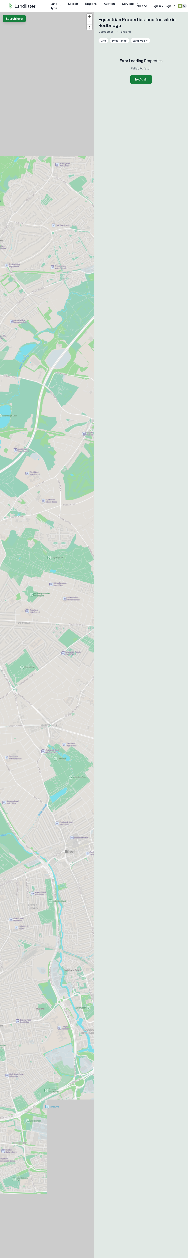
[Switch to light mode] (180, 6)
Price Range (119, 40)
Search (73, 4)
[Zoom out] (89, 22)
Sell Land (141, 6)
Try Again (141, 79)
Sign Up (170, 6)
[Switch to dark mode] (184, 6)
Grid (103, 40)
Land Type (53, 6)
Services (128, 4)
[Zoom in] (89, 16)
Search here (14, 18)
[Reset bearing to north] (89, 27)
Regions (91, 4)
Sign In (156, 6)
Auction (109, 4)
